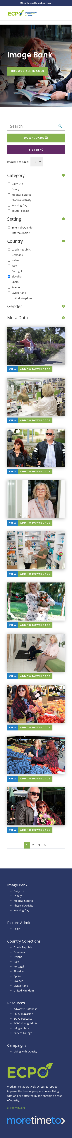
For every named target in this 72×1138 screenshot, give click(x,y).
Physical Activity (21, 200)
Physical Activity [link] (23, 905)
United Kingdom (22, 298)
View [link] (12, 369)
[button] (62, 15)
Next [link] (45, 845)
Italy (14, 266)
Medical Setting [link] (23, 900)
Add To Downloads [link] (35, 369)
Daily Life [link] (19, 891)
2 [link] (33, 845)
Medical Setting (21, 194)
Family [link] (18, 896)
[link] (22, 13)
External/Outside (22, 227)
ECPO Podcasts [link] (23, 1018)
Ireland (16, 260)
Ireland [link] (18, 957)
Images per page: (18, 161)
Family (16, 189)
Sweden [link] (18, 981)
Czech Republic (21, 249)
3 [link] (39, 845)
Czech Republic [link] (23, 947)
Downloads (34, 138)
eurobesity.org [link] (16, 1108)
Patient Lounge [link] (23, 1033)
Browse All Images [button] (27, 71)
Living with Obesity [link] (25, 1051)
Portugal (17, 271)
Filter (34, 149)
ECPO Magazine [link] (23, 1014)
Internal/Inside (21, 233)
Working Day (19, 205)
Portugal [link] (19, 966)
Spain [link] (17, 976)
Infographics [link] (21, 1028)
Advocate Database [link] (25, 1009)
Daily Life (17, 183)
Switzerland (19, 292)
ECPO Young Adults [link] (25, 1023)
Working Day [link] (21, 910)
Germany (17, 255)
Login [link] (17, 929)
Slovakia (17, 276)
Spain (15, 282)
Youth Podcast (20, 210)
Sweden (16, 287)
